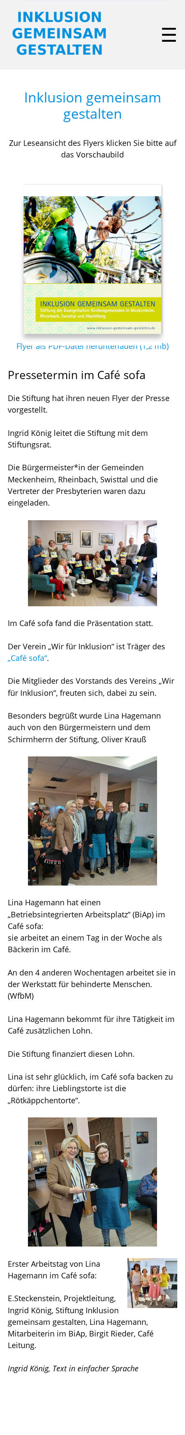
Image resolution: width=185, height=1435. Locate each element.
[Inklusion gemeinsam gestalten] (59, 56)
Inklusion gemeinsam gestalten (92, 105)
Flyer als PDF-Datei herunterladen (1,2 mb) (92, 346)
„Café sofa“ (27, 658)
